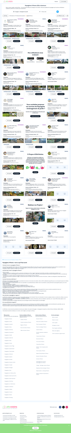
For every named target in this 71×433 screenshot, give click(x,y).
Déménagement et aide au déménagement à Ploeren (41, 362)
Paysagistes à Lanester (9, 324)
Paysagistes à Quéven (8, 356)
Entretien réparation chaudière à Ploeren (42, 333)
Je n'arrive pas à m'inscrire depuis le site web (9, 418)
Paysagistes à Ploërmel (9, 354)
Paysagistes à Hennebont (9, 332)
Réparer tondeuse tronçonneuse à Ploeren (42, 374)
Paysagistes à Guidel (8, 335)
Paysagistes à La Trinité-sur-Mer (10, 373)
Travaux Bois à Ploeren (40, 344)
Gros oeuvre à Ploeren (40, 341)
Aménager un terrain (55, 325)
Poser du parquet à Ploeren (41, 324)
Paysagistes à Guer (8, 370)
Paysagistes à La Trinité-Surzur (10, 383)
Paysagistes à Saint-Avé (9, 337)
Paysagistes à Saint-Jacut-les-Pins (10, 375)
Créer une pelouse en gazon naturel (58, 333)
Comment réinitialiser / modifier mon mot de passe (9, 420)
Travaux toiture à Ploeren (40, 336)
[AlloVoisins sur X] (63, 407)
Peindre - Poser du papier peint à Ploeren (42, 347)
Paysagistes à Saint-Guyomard (10, 378)
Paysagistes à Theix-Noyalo (9, 351)
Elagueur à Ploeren (23, 325)
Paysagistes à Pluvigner (9, 367)
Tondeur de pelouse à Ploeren (25, 322)
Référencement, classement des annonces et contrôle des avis (44, 419)
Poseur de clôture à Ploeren (25, 327)
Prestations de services (7, 259)
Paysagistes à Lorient (8, 321)
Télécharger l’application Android (59, 416)
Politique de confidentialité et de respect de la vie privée (44, 417)
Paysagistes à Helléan (8, 389)
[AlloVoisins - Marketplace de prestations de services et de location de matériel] (8, 2)
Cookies (38, 422)
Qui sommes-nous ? (23, 415)
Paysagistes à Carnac (8, 343)
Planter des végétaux (56, 330)
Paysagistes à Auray (8, 327)
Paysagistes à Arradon (8, 359)
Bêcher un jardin (55, 317)
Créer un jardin (54, 322)
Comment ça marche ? (23, 416)
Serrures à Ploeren (39, 358)
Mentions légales (39, 421)
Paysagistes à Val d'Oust (9, 381)
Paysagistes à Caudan (8, 364)
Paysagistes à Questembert (9, 348)
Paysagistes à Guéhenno (9, 386)
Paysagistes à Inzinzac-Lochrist (10, 362)
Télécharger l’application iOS (58, 415)
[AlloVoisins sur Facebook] (60, 407)
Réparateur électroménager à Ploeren (43, 368)
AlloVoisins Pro (22, 418)
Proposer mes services (23, 420)
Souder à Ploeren (39, 329)
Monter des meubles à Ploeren (41, 321)
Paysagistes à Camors (8, 392)
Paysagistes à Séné (8, 340)
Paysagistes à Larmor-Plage (9, 345)
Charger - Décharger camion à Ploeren (43, 365)
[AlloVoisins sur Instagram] (67, 407)
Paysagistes (13, 259)
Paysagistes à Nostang (9, 397)
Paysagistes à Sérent (8, 394)
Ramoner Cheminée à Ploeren (41, 356)
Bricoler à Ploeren (39, 318)
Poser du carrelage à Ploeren (41, 327)
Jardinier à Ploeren (23, 319)
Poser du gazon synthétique (57, 328)
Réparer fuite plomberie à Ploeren (42, 353)
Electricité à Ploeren (39, 338)
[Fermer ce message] (69, 425)
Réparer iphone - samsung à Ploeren (42, 370)
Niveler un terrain (55, 319)
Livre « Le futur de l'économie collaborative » (26, 422)
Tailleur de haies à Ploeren (25, 330)
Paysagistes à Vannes (8, 318)
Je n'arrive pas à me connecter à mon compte (10, 416)
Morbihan (17, 259)
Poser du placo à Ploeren (40, 350)
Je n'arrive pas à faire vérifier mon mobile (9, 415)
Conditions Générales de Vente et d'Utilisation (44, 415)
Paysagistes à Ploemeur (9, 329)
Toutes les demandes (23, 419)
